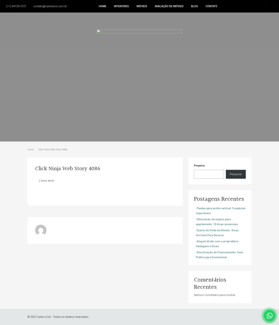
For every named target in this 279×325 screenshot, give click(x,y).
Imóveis (141, 6)
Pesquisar (199, 165)
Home (102, 6)
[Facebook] (267, 6)
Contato (211, 6)
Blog (194, 6)
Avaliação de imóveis (169, 6)
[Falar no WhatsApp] (269, 315)
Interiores (121, 6)
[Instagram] (273, 6)
